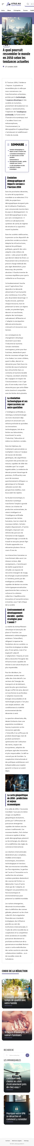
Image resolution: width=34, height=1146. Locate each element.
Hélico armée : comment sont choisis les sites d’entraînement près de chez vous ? (16, 1081)
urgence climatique (14, 100)
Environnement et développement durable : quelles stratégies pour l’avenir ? (18, 161)
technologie (20, 97)
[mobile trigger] (3, 4)
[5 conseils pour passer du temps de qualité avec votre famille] (17, 993)
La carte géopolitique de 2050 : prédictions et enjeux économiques (17, 167)
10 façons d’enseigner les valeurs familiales (17, 1033)
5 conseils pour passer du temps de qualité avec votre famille (17, 1000)
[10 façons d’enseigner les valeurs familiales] (17, 1026)
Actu (6, 45)
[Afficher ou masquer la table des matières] (25, 145)
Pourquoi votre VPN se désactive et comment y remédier (16, 1116)
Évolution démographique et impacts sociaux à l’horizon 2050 (18, 151)
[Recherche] (27, 4)
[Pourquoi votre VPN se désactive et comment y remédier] (17, 1110)
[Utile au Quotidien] (13, 4)
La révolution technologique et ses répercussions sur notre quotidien (17, 156)
